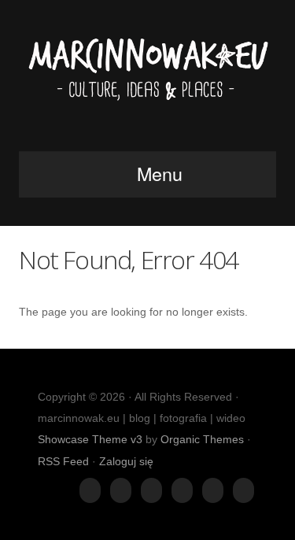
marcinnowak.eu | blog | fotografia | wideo (147, 80)
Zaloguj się (126, 461)
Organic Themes (202, 439)
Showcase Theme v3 (90, 439)
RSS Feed (63, 461)
